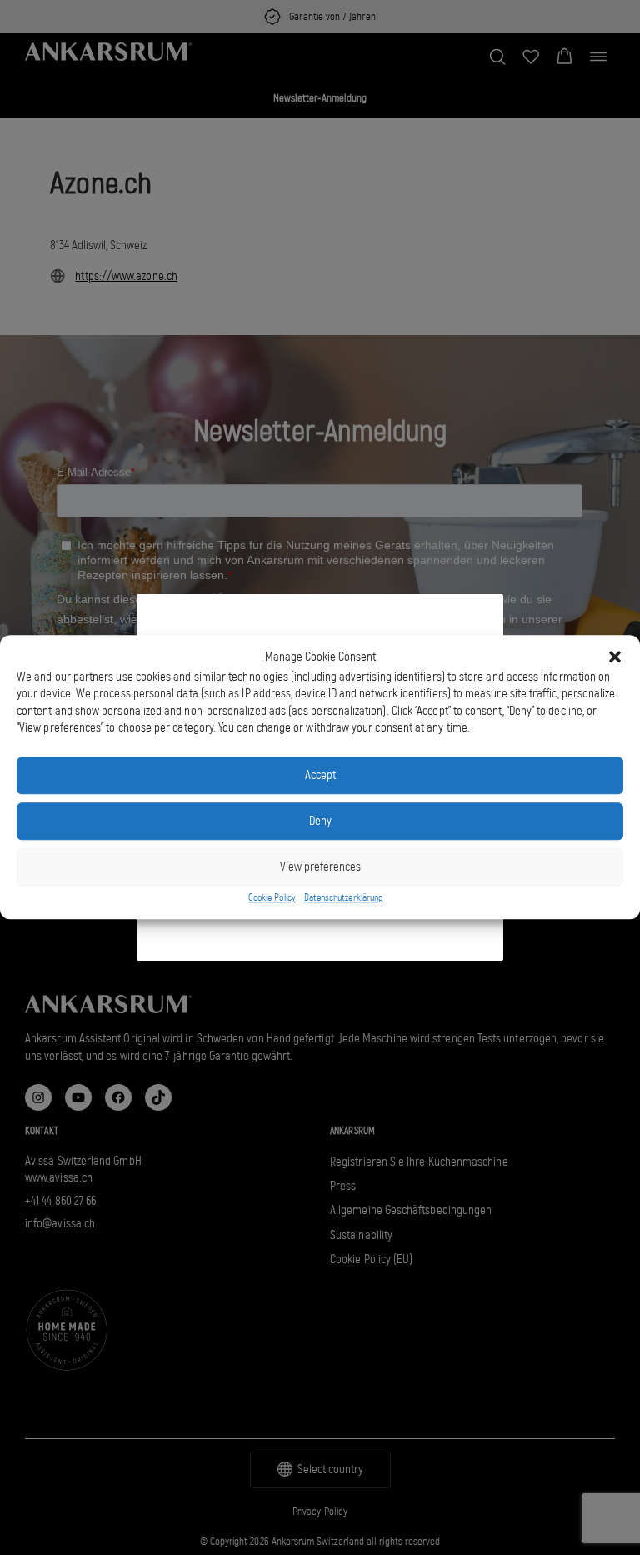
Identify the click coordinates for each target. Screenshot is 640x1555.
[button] (615, 657)
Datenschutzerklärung (343, 897)
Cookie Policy (272, 897)
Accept (320, 775)
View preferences (320, 867)
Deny (320, 821)
